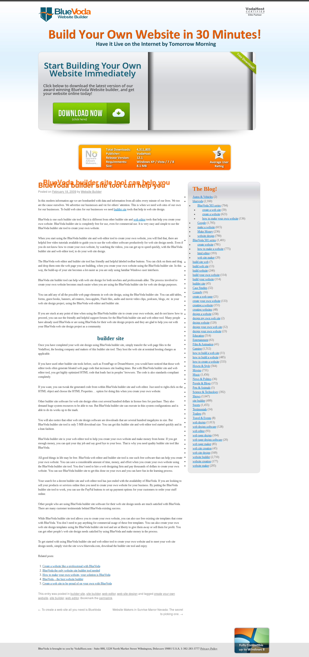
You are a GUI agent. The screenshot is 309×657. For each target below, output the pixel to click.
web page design (202, 435)
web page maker (202, 444)
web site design (127, 593)
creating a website (203, 305)
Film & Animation (203, 344)
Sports (196, 405)
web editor (139, 219)
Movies (197, 370)
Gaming (197, 348)
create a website (211, 214)
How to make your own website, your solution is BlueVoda (76, 575)
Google (201, 223)
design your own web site (207, 327)
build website (200, 270)
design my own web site (206, 318)
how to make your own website (220, 218)
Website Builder (91, 191)
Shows (197, 396)
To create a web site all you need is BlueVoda (69, 609)
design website (201, 322)
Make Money (205, 231)
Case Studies (200, 288)
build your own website (206, 275)
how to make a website (210, 249)
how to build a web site (206, 353)
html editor (203, 253)
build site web (201, 262)
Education (198, 335)
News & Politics (202, 379)
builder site (120, 209)
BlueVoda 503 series (209, 205)
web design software (204, 426)
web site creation (202, 448)
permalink (105, 598)
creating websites (202, 309)
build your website (203, 279)
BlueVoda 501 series (204, 240)
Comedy (197, 292)
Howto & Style (201, 366)
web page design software (207, 439)
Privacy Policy (209, 648)
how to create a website (206, 361)
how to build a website (205, 357)
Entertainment (200, 340)
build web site (201, 266)
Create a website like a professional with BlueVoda (71, 566)
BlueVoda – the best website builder (62, 579)
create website (205, 244)
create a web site (211, 210)
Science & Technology (205, 392)
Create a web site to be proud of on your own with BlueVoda (77, 583)
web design (199, 422)
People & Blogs (202, 383)
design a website (202, 314)
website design (205, 236)
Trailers (197, 413)
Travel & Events (202, 418)
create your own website (206, 301)
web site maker (206, 257)
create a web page (203, 296)
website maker (201, 465)
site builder (93, 593)
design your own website (207, 331)
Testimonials (200, 409)
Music (196, 374)
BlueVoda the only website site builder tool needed (71, 570)
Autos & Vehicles (203, 197)
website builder (201, 457)
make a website (206, 227)
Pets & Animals (202, 387)
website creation (202, 461)
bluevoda (198, 201)
